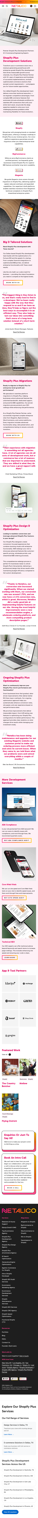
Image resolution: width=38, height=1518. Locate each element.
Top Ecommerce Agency (8, 1232)
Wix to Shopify (26, 1237)
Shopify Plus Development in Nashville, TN (19, 1470)
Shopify (4, 1079)
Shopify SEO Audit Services (8, 1280)
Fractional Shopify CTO (8, 1321)
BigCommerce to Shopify (27, 1226)
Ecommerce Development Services (6, 1293)
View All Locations (10, 1512)
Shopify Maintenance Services (6, 1301)
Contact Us (6, 1342)
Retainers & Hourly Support (8, 1223)
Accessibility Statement (25, 1387)
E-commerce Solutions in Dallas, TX (18, 1443)
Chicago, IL (17, 1365)
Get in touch (23, 1356)
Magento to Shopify (28, 1222)
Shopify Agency (12, 1367)
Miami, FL (26, 1365)
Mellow (23, 1083)
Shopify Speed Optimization (7, 1315)
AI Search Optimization (6, 1257)
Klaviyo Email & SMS (9, 1227)
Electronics (23, 1079)
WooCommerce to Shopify (27, 1232)
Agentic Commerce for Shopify (9, 1269)
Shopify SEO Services (9, 1307)
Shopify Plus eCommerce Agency (9, 1252)
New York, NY (6, 1363)
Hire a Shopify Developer (7, 1275)
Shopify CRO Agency (9, 1310)
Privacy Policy (5, 1387)
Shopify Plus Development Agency (6, 1239)
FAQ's (4, 1339)
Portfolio (5, 1332)
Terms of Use (14, 1387)
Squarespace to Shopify (26, 1241)
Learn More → (9, 1434)
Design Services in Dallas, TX (16, 1425)
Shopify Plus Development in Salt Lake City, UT (17, 1483)
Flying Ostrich (9, 1121)
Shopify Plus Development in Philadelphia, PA (19, 1491)
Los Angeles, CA (18, 1363)
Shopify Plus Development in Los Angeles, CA (19, 1499)
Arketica (13, 1389)
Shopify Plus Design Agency (9, 1246)
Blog (3, 1335)
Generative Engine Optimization (8, 1263)
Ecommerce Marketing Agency (8, 1286)
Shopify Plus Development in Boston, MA (18, 1476)
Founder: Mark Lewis (9, 1346)
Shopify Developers (26, 1367)
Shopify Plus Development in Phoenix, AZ (18, 1506)
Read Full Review (19, 332)
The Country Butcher (8, 1085)
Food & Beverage (7, 1114)
